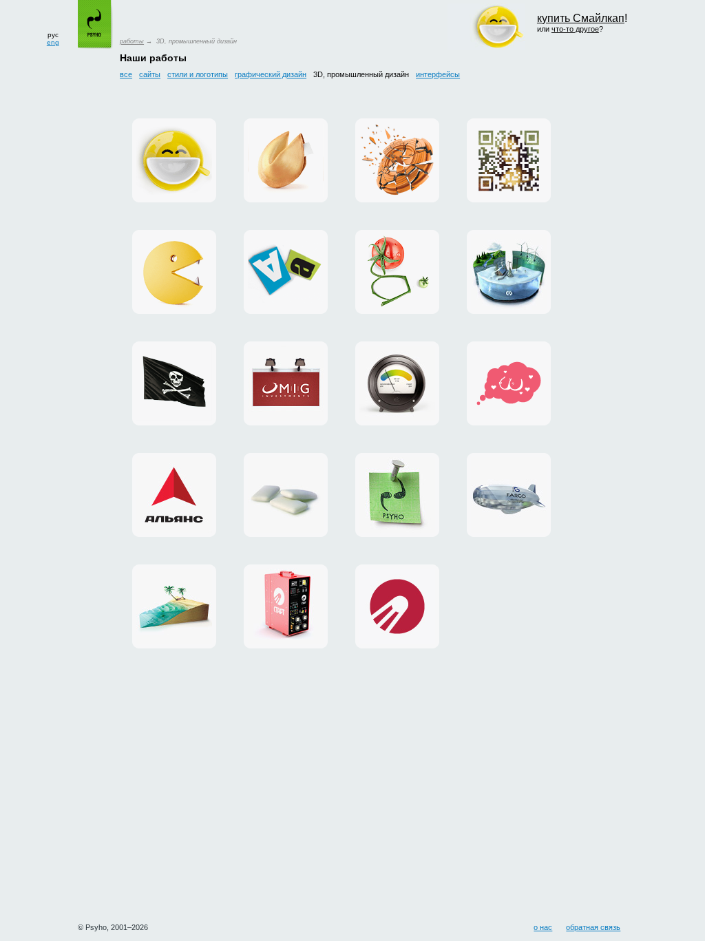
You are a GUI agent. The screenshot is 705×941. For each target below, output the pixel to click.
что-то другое (575, 29)
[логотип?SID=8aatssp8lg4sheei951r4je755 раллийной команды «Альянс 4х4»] (174, 495)
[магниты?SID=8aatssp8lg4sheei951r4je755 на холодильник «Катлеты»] (286, 272)
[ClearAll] (286, 495)
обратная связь (593, 927)
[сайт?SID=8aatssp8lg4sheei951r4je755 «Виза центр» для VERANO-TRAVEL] (174, 383)
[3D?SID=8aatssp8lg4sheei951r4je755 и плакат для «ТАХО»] (397, 160)
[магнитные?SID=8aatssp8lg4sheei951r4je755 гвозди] (397, 495)
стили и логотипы (197, 74)
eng (53, 42)
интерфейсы (438, 74)
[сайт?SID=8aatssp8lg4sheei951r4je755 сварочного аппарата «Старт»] (286, 606)
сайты (149, 74)
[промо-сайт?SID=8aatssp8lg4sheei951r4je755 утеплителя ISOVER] (397, 383)
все (126, 74)
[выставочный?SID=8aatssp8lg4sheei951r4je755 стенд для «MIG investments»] (286, 383)
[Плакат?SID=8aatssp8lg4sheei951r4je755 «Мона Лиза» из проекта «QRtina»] (509, 160)
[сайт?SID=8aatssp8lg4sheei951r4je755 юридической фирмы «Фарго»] (509, 495)
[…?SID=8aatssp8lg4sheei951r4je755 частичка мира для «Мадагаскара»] (174, 606)
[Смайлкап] (174, 160)
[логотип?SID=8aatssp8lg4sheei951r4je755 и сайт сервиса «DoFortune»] (286, 160)
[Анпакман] (174, 272)
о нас (543, 927)
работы (132, 41)
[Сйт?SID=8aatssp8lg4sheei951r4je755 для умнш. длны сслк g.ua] (397, 272)
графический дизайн (270, 74)
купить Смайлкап (580, 18)
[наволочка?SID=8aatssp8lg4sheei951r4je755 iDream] (509, 383)
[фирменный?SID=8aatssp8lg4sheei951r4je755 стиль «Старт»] (397, 606)
